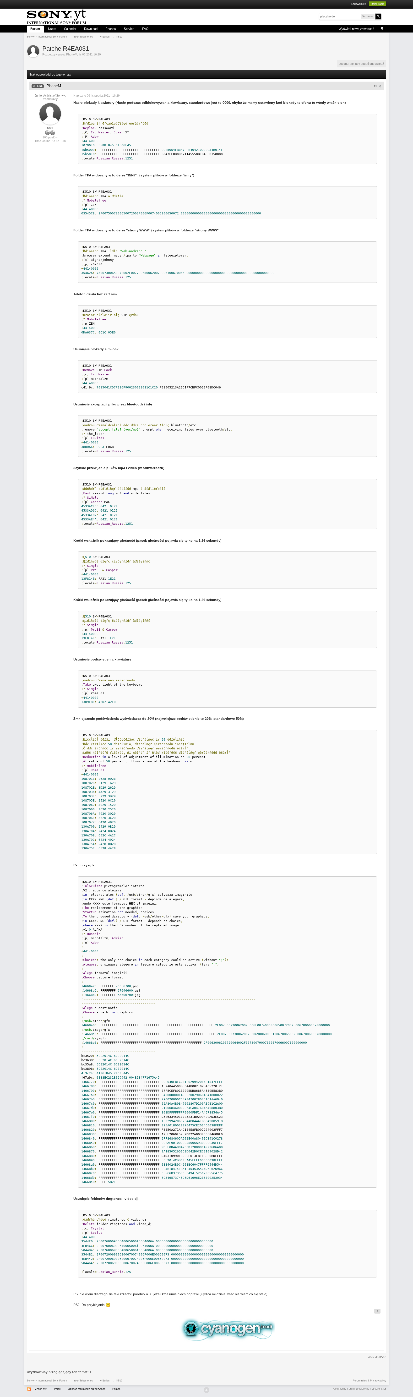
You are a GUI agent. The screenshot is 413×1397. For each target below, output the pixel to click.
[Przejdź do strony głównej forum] (56, 16)
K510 (119, 1380)
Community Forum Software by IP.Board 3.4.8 (359, 1388)
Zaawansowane (384, 16)
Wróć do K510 (377, 1357)
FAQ (145, 29)
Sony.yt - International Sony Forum (47, 1380)
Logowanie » (358, 3)
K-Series (105, 1380)
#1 (376, 86)
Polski (57, 1388)
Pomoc (116, 1388)
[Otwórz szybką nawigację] (382, 29)
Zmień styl (41, 1388)
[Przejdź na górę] (206, 1390)
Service (129, 29)
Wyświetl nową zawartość (356, 29)
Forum (35, 29)
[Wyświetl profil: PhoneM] (50, 113)
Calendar (70, 29)
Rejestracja (377, 3)
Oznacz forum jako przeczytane (86, 1388)
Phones (110, 29)
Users (52, 29)
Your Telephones (83, 1380)
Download (91, 29)
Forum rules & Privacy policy (369, 1380)
